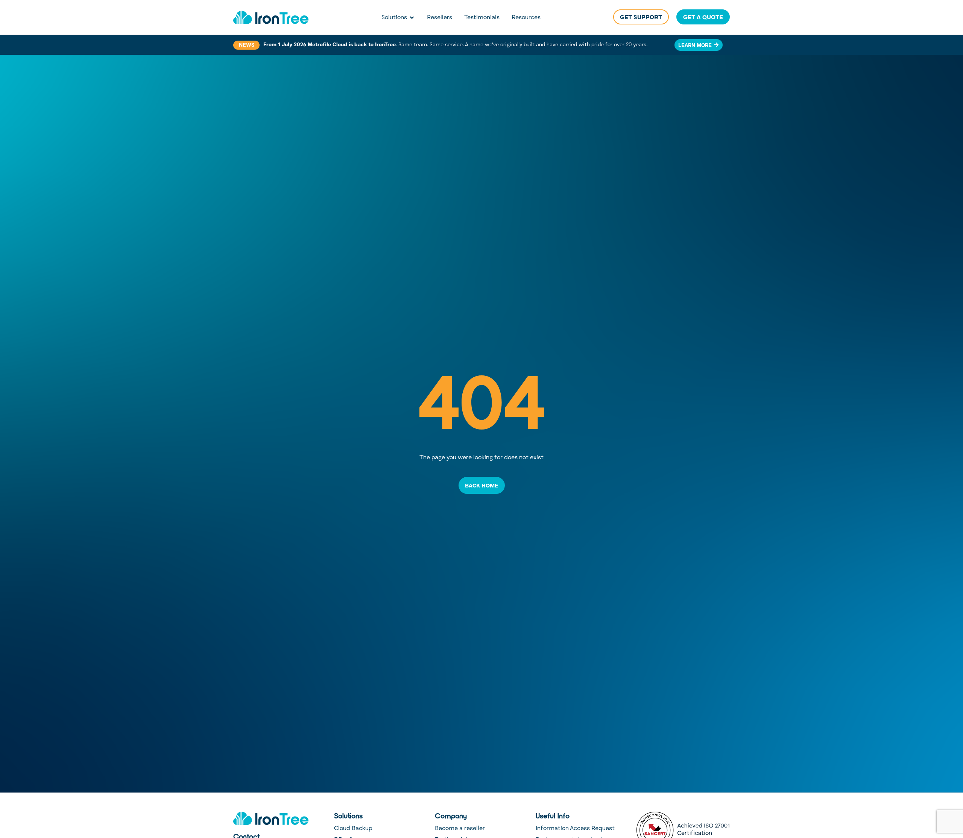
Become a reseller (460, 829)
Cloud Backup (353, 829)
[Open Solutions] (412, 17)
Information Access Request (575, 829)
